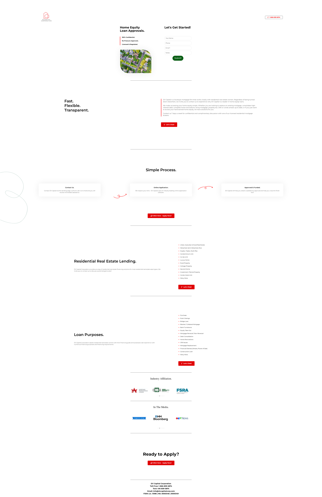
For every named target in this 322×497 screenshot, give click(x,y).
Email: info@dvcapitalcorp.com (161, 491)
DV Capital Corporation (161, 484)
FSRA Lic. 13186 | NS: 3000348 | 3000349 (161, 494)
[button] (133, 391)
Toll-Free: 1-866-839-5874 (161, 486)
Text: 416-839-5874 (161, 489)
